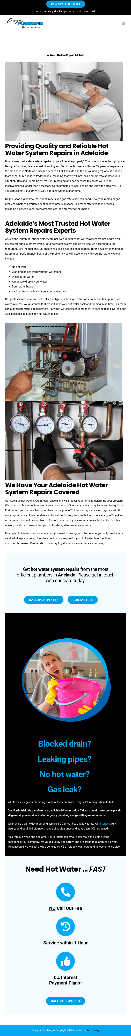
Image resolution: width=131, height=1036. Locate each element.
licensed (105, 823)
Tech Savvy (93, 1030)
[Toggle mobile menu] (124, 23)
